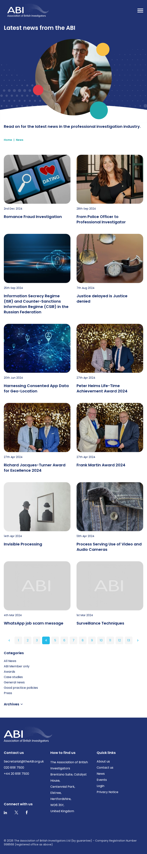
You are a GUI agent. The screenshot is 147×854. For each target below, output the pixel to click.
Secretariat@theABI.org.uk (24, 761)
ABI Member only (16, 666)
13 (128, 640)
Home (8, 140)
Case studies (13, 677)
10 (101, 640)
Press (8, 693)
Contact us (105, 767)
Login (100, 786)
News (19, 140)
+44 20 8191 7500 (16, 773)
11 (110, 640)
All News (10, 661)
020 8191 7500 (14, 767)
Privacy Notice (107, 792)
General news (14, 682)
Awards (9, 671)
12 (119, 640)
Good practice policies (21, 687)
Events (102, 780)
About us (103, 761)
